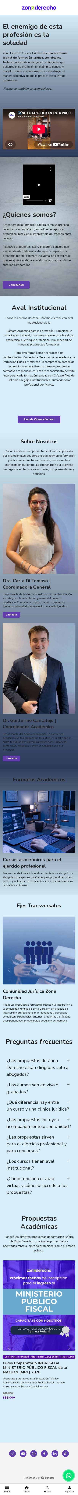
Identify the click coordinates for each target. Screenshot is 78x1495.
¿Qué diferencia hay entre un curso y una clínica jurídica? (38, 1105)
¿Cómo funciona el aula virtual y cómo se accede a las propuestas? (37, 1185)
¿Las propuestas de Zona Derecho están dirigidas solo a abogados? (38, 1067)
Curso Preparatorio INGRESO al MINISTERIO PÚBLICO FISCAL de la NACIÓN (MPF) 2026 (35, 1367)
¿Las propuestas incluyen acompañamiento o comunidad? (39, 1123)
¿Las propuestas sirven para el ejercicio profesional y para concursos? (37, 1144)
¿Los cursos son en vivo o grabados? (32, 1088)
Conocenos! (16, 285)
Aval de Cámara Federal (39, 419)
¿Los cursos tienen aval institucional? (31, 1164)
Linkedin (11, 614)
